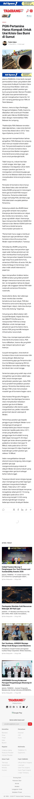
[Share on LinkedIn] (22, 510)
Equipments (21, 752)
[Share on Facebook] (18, 510)
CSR (19, 735)
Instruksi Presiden (7, 755)
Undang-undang (7, 750)
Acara (20, 737)
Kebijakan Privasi (17, 792)
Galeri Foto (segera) (24, 767)
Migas (4, 22)
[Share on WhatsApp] (26, 510)
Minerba (4, 767)
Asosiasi (4, 770)
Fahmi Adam (12, 42)
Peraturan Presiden (7, 752)
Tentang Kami (17, 777)
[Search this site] (27, 10)
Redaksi (17, 786)
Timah (4, 737)
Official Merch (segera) (25, 762)
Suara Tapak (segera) (24, 770)
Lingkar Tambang (23, 772)
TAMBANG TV (22, 750)
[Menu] (31, 10)
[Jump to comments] (3, 510)
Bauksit (4, 742)
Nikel (3, 740)
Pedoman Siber (17, 780)
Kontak (17, 783)
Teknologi (5, 762)
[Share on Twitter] (14, 510)
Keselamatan (6, 765)
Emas (3, 735)
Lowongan (21, 765)
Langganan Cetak (17, 789)
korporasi (21, 732)
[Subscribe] (30, 724)
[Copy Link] (30, 510)
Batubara (4, 732)
